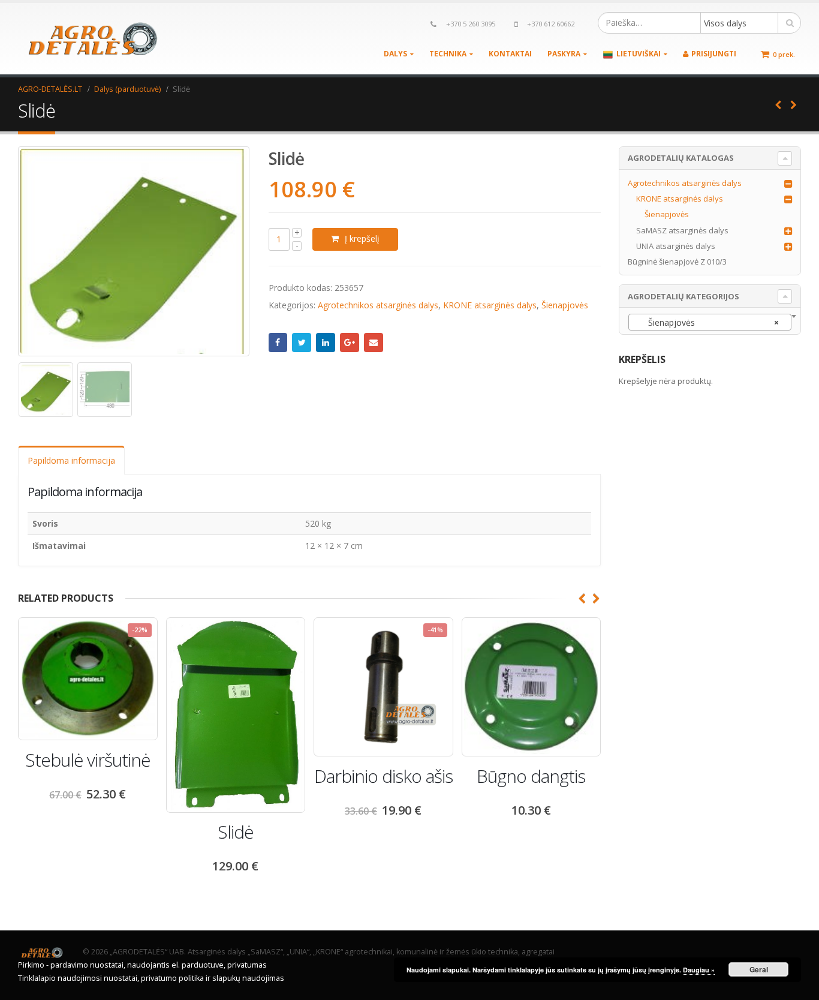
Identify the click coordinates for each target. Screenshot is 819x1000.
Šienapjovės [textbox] (706, 322)
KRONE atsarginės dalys (490, 305)
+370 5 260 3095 (470, 23)
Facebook (278, 342)
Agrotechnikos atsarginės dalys (378, 305)
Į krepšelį (362, 238)
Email (373, 342)
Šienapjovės (564, 305)
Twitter (301, 342)
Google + (349, 342)
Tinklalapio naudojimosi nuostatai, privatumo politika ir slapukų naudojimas (151, 978)
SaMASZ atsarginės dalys (682, 230)
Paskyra (563, 54)
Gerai (758, 969)
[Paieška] (790, 23)
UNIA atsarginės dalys (675, 246)
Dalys (395, 54)
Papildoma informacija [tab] (71, 460)
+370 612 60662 (550, 23)
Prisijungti (713, 54)
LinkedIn (325, 342)
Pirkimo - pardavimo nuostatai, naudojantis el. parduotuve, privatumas (142, 965)
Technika (447, 54)
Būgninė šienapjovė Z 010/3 (677, 261)
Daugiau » (699, 969)
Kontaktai (510, 54)
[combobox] (709, 322)
